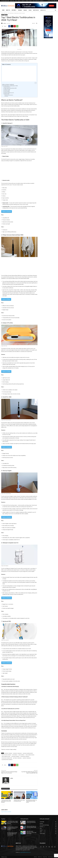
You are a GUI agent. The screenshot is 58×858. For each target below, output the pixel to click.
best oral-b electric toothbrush (6, 754)
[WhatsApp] (17, 26)
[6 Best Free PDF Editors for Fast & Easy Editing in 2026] (23, 827)
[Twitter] (49, 0)
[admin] (2, 23)
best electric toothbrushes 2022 (28, 753)
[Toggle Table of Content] (35, 83)
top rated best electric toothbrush (7, 759)
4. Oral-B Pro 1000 (7, 90)
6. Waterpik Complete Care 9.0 (9, 92)
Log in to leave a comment (6, 811)
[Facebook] (48, 0)
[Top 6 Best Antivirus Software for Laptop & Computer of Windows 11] (3, 828)
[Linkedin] (53, 0)
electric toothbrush (21, 754)
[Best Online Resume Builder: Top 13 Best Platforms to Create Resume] (31, 795)
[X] (12, 26)
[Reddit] (56, 0)
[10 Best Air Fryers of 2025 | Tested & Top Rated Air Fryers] (19, 795)
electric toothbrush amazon (30, 754)
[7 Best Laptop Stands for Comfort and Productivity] (23, 822)
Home (2, 13)
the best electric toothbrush (25, 756)
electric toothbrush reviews (6, 756)
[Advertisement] (19, 73)
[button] (55, 10)
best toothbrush (14, 754)
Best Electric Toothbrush (8, 753)
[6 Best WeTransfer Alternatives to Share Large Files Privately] (23, 832)
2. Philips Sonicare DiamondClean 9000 (10, 88)
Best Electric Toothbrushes (17, 753)
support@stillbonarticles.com (25, 852)
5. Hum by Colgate (7, 91)
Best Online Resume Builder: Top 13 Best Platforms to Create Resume (31, 801)
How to (3, 798)
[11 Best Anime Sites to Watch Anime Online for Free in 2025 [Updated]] (7, 795)
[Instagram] (54, 0)
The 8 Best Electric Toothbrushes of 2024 (10, 85)
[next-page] (3, 805)
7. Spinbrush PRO (6, 93)
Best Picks (5, 13)
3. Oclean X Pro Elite (7, 89)
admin (5, 23)
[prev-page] (2, 805)
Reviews (6, 14)
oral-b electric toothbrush (15, 756)
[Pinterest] (51, 0)
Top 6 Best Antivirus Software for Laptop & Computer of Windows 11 (12, 828)
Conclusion (6, 96)
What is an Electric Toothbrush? (8, 84)
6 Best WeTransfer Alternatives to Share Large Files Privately (31, 832)
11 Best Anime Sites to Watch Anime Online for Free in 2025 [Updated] (6, 801)
